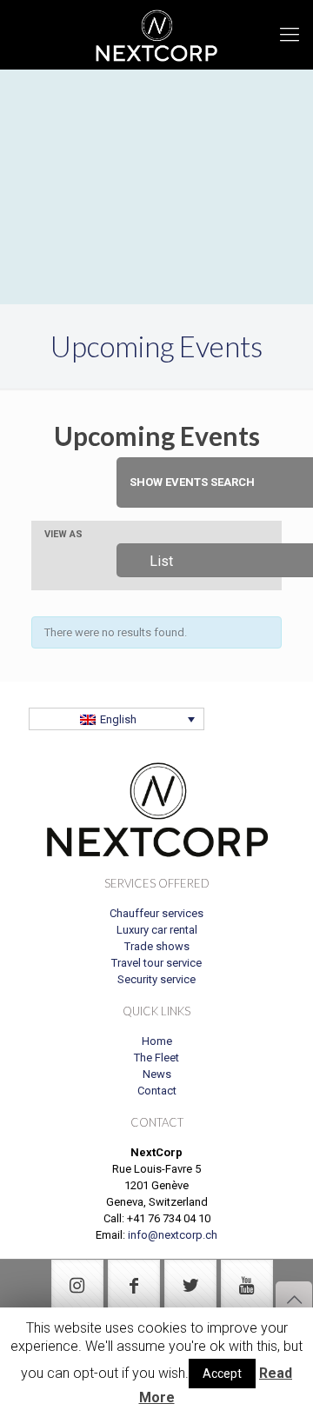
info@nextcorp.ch (172, 1234)
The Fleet (156, 1057)
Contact (156, 1090)
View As (63, 534)
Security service (156, 979)
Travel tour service (156, 962)
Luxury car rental (157, 929)
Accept (222, 1373)
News (157, 1074)
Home (157, 1041)
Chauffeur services (156, 913)
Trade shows (157, 946)
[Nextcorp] (156, 35)
